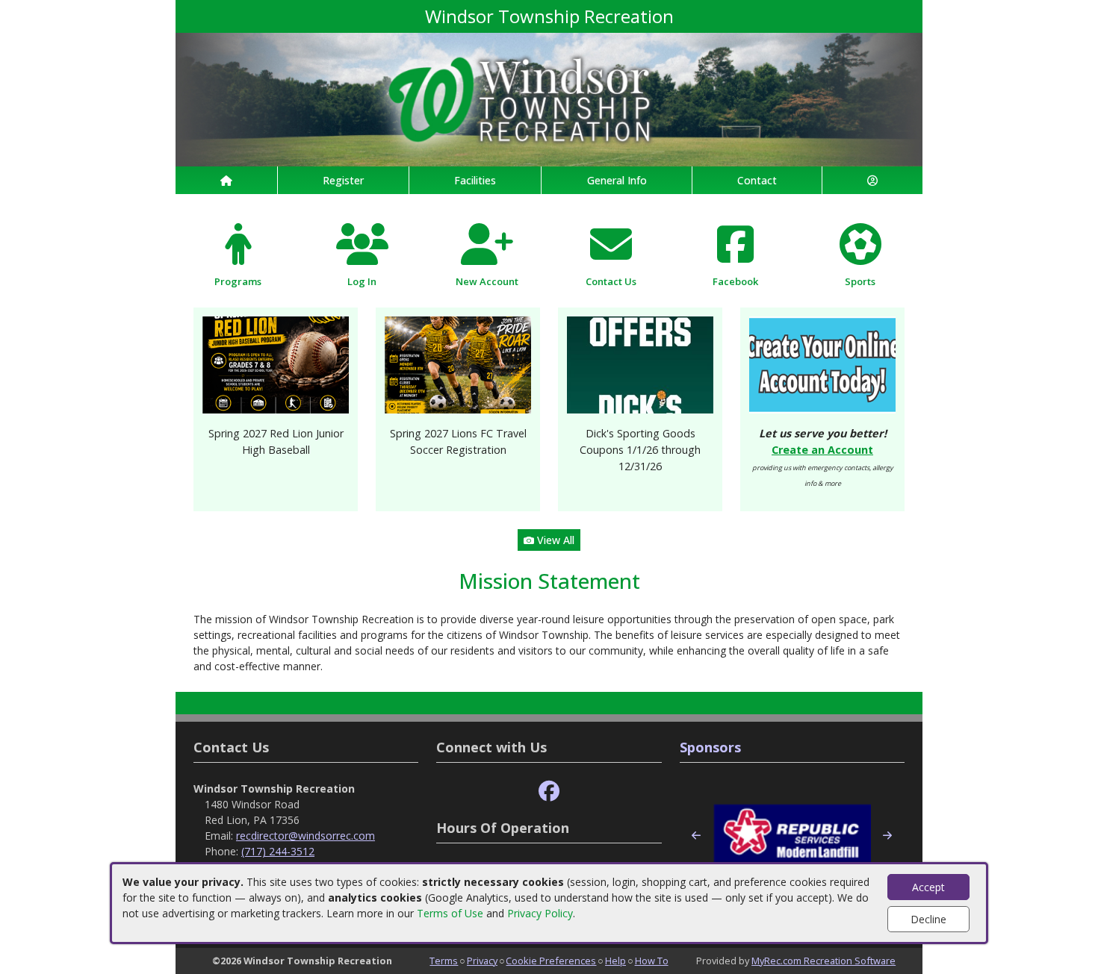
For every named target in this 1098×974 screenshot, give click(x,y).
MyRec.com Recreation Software (823, 960)
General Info (617, 180)
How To (652, 960)
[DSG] (640, 364)
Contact (757, 180)
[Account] (872, 180)
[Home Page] (226, 180)
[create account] (822, 364)
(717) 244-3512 (277, 851)
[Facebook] (549, 791)
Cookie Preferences (551, 960)
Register (343, 180)
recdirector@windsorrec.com (305, 835)
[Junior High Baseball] (275, 364)
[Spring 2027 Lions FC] (458, 364)
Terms (443, 960)
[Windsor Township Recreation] (549, 98)
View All (554, 540)
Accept (928, 887)
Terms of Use (450, 913)
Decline (928, 919)
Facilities (475, 180)
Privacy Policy (540, 913)
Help (615, 960)
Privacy (482, 960)
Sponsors (710, 747)
